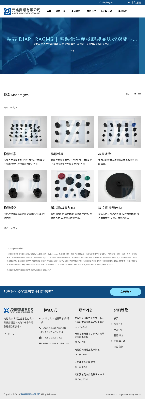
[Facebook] (5, 334)
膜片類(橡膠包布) (63, 208)
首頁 (49, 11)
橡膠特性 (91, 11)
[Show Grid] (135, 94)
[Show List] (139, 94)
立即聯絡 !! (126, 292)
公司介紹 (60, 11)
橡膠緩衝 (104, 154)
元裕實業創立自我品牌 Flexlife (90, 374)
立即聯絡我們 (46, 270)
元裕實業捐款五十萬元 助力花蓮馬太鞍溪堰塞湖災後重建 (89, 320)
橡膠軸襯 (10, 154)
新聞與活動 (106, 11)
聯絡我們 (122, 11)
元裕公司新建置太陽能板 (87, 349)
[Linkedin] (13, 334)
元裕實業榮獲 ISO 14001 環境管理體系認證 (89, 335)
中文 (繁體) (136, 3)
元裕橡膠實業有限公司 (30, 394)
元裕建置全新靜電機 (85, 362)
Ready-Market (135, 395)
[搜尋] (100, 2)
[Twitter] (9, 334)
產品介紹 (76, 11)
